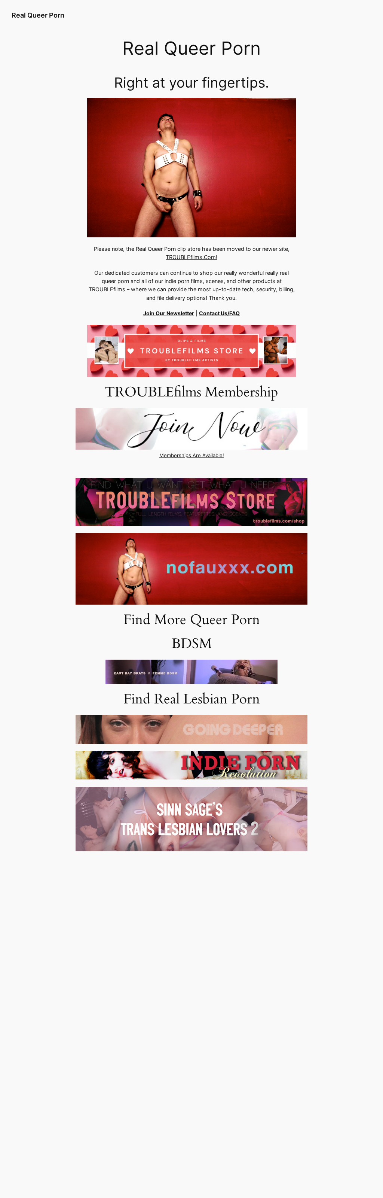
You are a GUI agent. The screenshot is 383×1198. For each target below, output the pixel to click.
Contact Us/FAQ (219, 313)
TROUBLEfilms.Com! (191, 257)
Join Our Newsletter (168, 313)
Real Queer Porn (38, 15)
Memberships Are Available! (191, 455)
